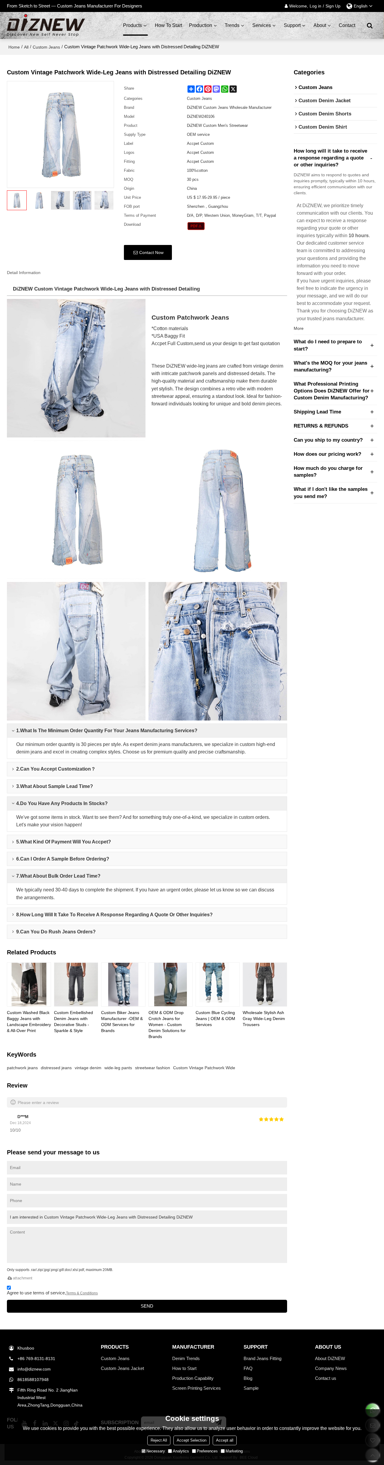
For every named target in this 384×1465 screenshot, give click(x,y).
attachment (22, 1278)
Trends (232, 25)
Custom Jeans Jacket (122, 1368)
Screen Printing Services (196, 1388)
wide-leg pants (118, 1067)
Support (292, 25)
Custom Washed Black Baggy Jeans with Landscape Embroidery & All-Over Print (29, 1021)
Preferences (207, 1451)
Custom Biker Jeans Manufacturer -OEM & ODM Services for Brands (122, 1021)
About (320, 25)
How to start (168, 25)
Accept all (224, 1440)
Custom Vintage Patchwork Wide (204, 1067)
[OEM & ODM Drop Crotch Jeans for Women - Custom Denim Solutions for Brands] (170, 984)
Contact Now (151, 252)
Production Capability (193, 1378)
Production (200, 25)
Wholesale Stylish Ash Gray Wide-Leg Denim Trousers (264, 1018)
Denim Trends (186, 1358)
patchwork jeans (22, 1067)
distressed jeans (56, 1067)
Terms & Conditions (82, 1293)
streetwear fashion (152, 1067)
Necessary (155, 1451)
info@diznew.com (34, 1369)
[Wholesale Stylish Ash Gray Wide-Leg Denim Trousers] (265, 984)
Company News (331, 1368)
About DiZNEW (330, 1358)
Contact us (325, 1378)
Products (132, 25)
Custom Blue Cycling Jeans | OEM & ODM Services (215, 1018)
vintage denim (88, 1067)
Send (147, 1306)
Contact (347, 25)
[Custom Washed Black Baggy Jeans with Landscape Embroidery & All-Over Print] (29, 984)
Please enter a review (38, 1102)
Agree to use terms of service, (52, 1292)
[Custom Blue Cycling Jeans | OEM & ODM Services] (218, 984)
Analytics (181, 1451)
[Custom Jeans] (196, 226)
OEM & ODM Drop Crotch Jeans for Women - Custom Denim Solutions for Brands (167, 1024)
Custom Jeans (46, 47)
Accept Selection (191, 1440)
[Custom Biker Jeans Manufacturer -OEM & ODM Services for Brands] (123, 984)
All (26, 47)
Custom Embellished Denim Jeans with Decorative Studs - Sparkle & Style (73, 1021)
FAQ (248, 1368)
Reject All (159, 1440)
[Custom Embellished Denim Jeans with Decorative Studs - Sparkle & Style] (76, 984)
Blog (248, 1378)
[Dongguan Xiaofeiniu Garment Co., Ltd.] (46, 25)
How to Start (184, 1368)
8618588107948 (33, 1379)
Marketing (234, 1451)
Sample (251, 1388)
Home (14, 47)
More (299, 328)
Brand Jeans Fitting (262, 1358)
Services (261, 25)
